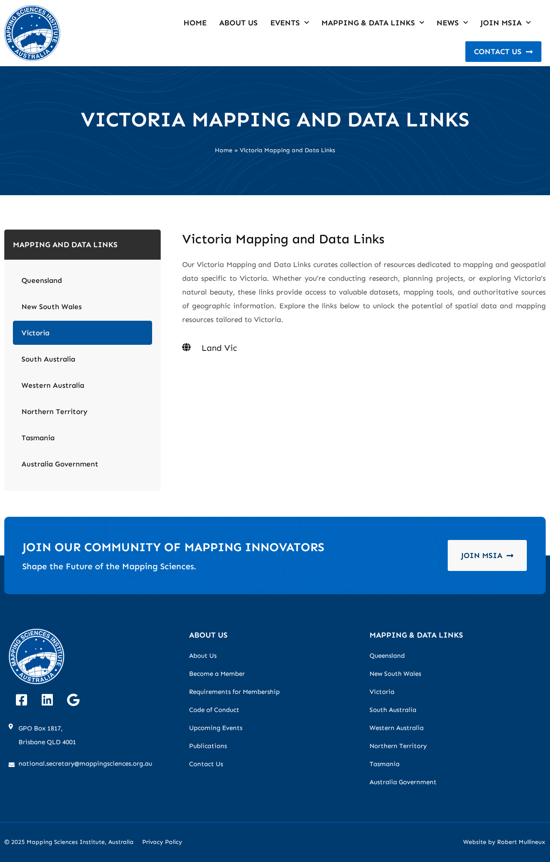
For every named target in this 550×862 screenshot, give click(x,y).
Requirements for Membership (234, 692)
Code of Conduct (214, 710)
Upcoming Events (215, 728)
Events (285, 23)
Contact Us (206, 764)
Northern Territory (54, 411)
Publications (208, 746)
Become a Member (217, 674)
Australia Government (59, 464)
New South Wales (51, 306)
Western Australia (52, 385)
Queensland (41, 280)
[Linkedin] (47, 700)
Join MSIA (501, 23)
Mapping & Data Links (368, 23)
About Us (238, 23)
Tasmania (38, 437)
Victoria (35, 332)
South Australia (48, 359)
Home (195, 23)
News (448, 23)
